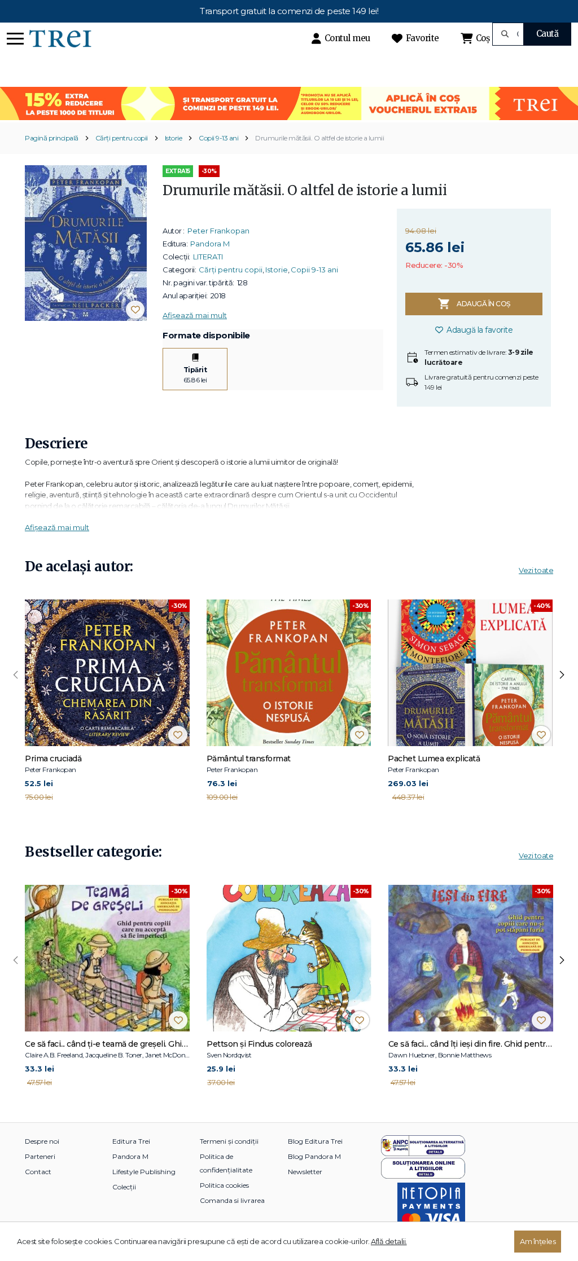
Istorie (173, 138)
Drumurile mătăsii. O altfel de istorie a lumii (319, 138)
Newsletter (305, 1171)
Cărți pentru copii (121, 138)
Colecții (124, 1187)
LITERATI (208, 256)
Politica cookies (224, 1185)
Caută (547, 33)
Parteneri (40, 1156)
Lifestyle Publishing (144, 1171)
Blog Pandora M (314, 1156)
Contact (38, 1171)
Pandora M (210, 243)
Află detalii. (389, 1241)
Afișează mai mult (195, 315)
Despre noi (42, 1141)
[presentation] (16, 675)
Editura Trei (131, 1141)
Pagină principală (51, 138)
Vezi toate (536, 570)
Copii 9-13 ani (218, 138)
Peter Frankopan (218, 230)
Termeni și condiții (229, 1141)
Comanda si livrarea (232, 1200)
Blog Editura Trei (315, 1141)
